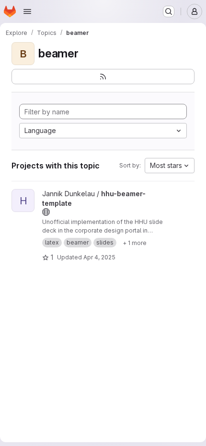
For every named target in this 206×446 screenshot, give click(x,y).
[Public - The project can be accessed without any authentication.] (46, 212)
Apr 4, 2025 (99, 257)
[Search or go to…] (168, 11)
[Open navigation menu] (27, 11)
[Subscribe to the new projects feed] (103, 76)
